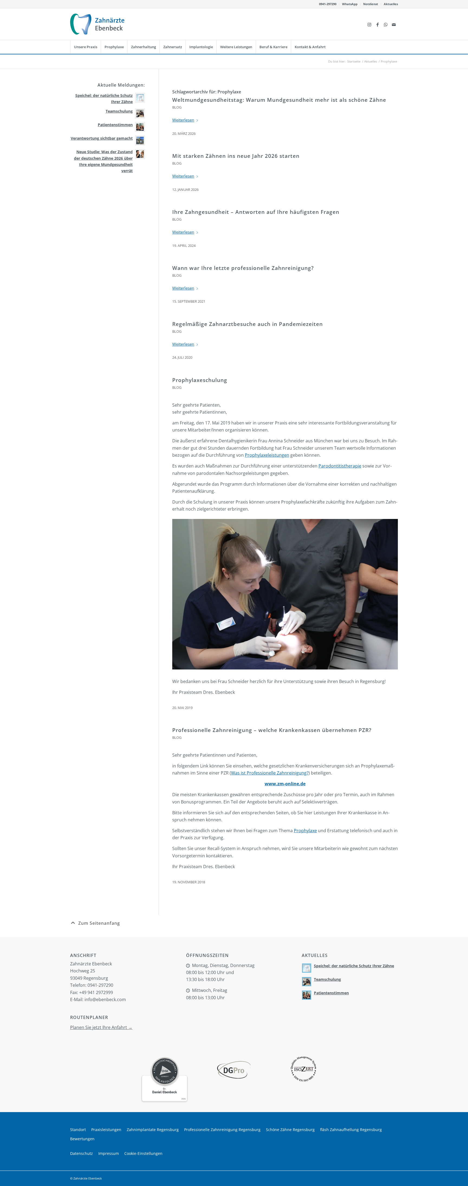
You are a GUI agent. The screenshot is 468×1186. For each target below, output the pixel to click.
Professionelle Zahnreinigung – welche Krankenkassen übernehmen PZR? (272, 730)
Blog (176, 107)
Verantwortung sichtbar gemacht (102, 138)
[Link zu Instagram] (369, 24)
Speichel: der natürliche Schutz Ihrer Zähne (354, 965)
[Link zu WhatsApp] (386, 24)
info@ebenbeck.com (105, 999)
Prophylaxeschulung (199, 380)
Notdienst (370, 4)
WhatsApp (350, 4)
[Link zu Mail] (394, 24)
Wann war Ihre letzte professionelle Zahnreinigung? (243, 268)
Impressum (108, 1153)
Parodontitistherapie (339, 466)
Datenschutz (81, 1153)
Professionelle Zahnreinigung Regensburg (222, 1129)
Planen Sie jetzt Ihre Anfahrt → (101, 1027)
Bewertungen (82, 1138)
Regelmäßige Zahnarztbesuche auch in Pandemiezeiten (247, 324)
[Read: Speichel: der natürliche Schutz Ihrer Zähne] (140, 98)
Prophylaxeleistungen (267, 455)
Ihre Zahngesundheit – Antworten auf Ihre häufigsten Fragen (255, 211)
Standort (78, 1129)
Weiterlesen (183, 120)
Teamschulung (119, 111)
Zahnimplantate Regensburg (153, 1129)
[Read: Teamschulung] (140, 113)
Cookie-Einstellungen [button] (143, 1153)
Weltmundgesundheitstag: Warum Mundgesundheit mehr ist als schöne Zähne (279, 99)
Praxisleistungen (106, 1129)
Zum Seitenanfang (99, 923)
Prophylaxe (305, 831)
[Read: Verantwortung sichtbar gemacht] (140, 140)
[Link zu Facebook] (377, 24)
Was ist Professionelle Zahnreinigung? (269, 773)
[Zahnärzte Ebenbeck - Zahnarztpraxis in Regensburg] (97, 24)
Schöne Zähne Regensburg (290, 1129)
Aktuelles (391, 4)
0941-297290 (327, 4)
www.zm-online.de (285, 784)
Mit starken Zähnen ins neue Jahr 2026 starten (236, 155)
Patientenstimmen (115, 124)
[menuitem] (327, 4)
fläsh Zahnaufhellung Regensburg (351, 1129)
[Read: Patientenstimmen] (140, 127)
